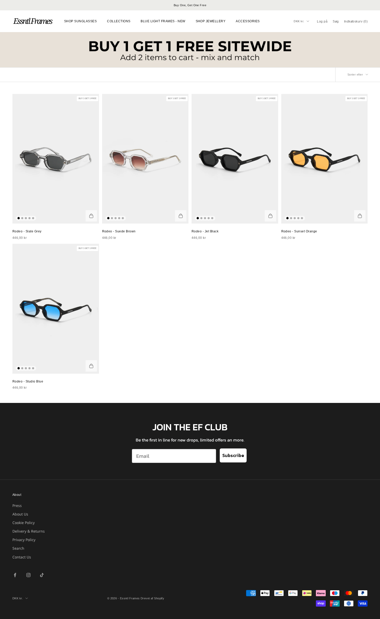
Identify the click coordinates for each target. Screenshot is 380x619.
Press (17, 505)
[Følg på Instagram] (28, 575)
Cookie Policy (23, 522)
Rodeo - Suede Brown (119, 231)
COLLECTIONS (118, 21)
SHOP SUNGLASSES (80, 21)
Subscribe (233, 455)
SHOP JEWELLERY (211, 21)
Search (18, 548)
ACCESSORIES (248, 21)
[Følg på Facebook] (15, 575)
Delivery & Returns (28, 531)
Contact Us (21, 557)
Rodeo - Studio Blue (27, 381)
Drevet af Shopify (152, 598)
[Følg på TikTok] (41, 575)
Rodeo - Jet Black (205, 231)
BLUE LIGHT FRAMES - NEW (163, 21)
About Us (20, 514)
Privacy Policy (23, 539)
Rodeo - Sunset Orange (299, 231)
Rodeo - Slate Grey (27, 231)
